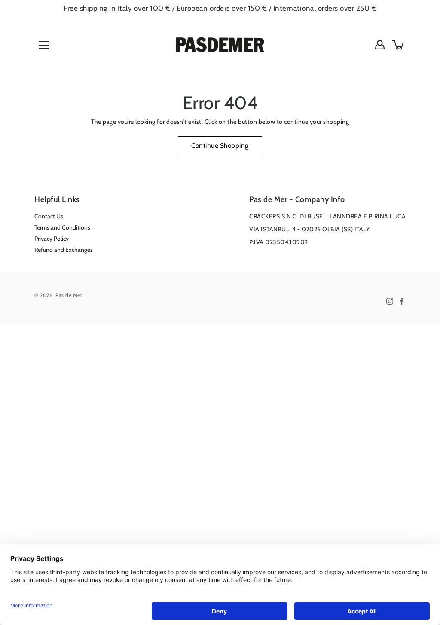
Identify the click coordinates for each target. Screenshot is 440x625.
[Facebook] (402, 301)
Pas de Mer (68, 295)
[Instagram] (390, 301)
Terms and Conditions (62, 227)
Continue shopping (220, 145)
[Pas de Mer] (220, 44)
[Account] (380, 45)
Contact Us (48, 216)
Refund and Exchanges (63, 250)
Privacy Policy (51, 238)
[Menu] (43, 45)
